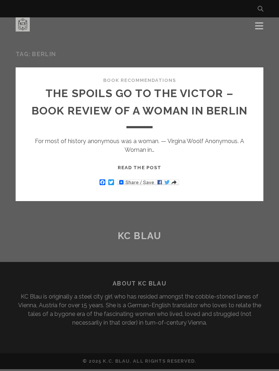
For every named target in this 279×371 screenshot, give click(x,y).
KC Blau (140, 235)
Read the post (139, 167)
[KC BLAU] (23, 28)
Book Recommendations (139, 80)
